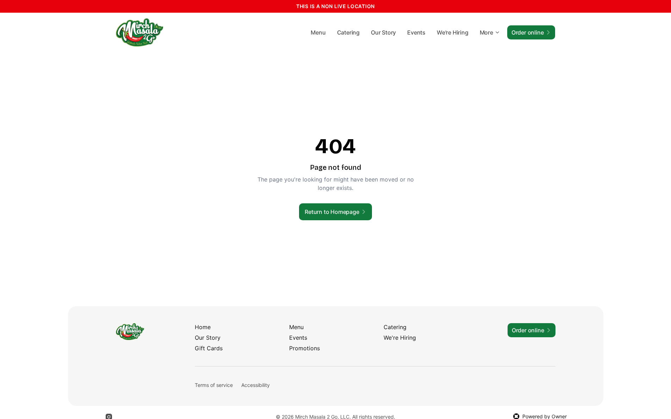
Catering (348, 32)
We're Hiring (452, 32)
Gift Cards (209, 348)
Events (416, 32)
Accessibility (255, 385)
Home (203, 327)
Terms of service (214, 385)
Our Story (383, 32)
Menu (318, 32)
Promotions (304, 348)
